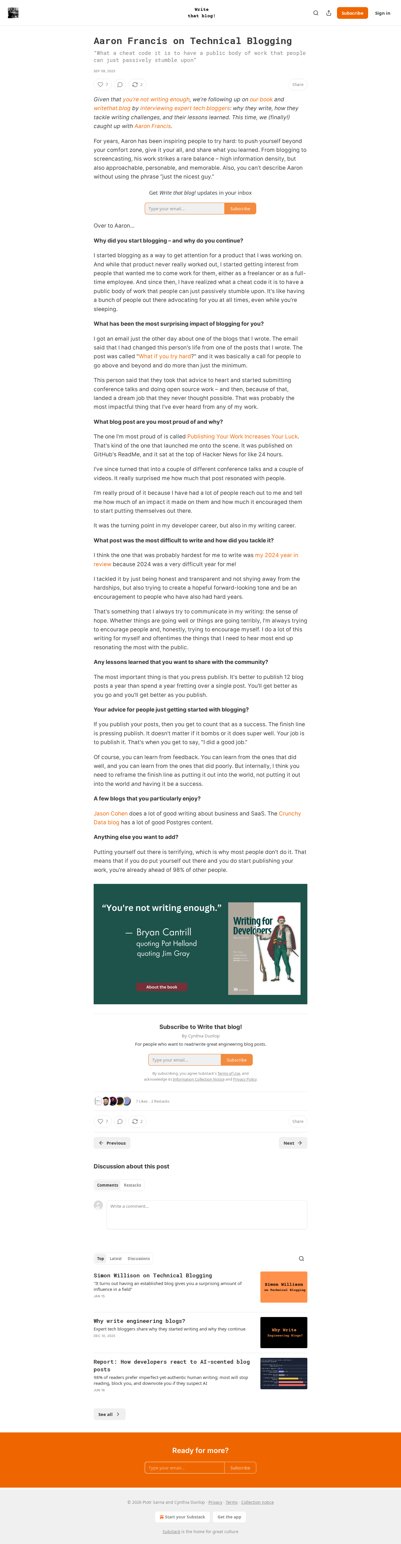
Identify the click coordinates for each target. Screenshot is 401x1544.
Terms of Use (229, 1073)
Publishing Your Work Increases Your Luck (242, 436)
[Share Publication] (329, 13)
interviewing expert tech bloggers (185, 108)
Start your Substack (185, 1517)
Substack (171, 1531)
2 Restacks (160, 1101)
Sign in (382, 13)
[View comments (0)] (120, 84)
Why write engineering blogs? (139, 1320)
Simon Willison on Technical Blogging (153, 1275)
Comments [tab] (107, 1185)
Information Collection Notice (199, 1079)
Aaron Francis (152, 126)
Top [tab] (100, 1258)
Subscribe (352, 13)
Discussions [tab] (139, 1258)
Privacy (215, 1502)
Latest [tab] (116, 1258)
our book (261, 99)
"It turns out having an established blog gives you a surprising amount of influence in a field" (168, 1286)
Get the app (229, 1517)
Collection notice (257, 1502)
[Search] (316, 13)
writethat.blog (112, 108)
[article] (200, 1289)
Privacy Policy (245, 1079)
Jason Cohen (111, 813)
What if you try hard (165, 356)
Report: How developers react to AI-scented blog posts (172, 1365)
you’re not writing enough (156, 99)
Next (289, 1143)
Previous (116, 1143)
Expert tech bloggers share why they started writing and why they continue (169, 1329)
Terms (232, 1502)
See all (105, 1414)
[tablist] (119, 1185)
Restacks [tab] (132, 1185)
